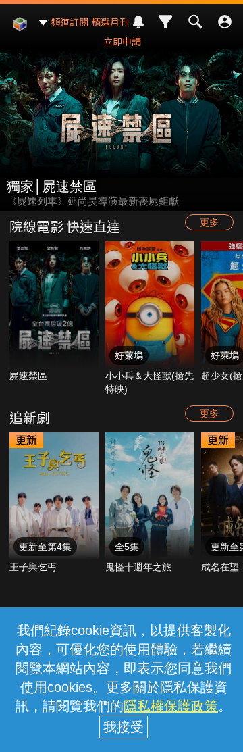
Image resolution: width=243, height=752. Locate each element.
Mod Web (19, 34)
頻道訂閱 (69, 21)
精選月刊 (110, 21)
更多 (209, 222)
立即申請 (122, 41)
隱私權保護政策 (171, 706)
